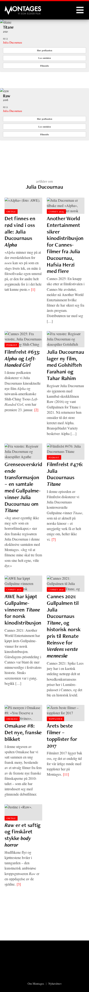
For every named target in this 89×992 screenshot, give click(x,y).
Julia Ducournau (12, 42)
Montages (12, 8)
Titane (8, 27)
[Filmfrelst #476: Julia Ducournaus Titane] (65, 451)
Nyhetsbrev (55, 983)
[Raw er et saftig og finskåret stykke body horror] (23, 812)
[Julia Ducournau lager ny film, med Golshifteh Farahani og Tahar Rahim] (65, 339)
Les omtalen (44, 58)
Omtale (11, 211)
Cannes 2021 (13, 589)
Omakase (12, 718)
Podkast (11, 345)
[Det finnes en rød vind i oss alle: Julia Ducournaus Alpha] (23, 206)
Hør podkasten (44, 50)
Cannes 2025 (56, 211)
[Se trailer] (5, 22)
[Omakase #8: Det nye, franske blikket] (23, 713)
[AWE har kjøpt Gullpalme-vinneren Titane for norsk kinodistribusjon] (23, 584)
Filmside (44, 65)
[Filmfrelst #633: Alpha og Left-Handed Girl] (23, 339)
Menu (79, 10)
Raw (6, 95)
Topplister (55, 718)
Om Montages (36, 983)
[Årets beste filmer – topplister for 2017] (65, 713)
